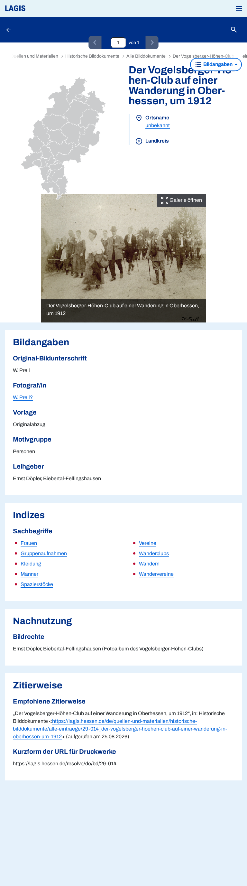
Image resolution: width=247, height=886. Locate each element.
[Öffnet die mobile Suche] (234, 29)
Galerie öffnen (185, 200)
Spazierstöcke (37, 584)
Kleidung (31, 563)
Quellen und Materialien (34, 56)
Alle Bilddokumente (146, 56)
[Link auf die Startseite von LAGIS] (37, 8)
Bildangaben (217, 64)
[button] (239, 8)
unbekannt (157, 125)
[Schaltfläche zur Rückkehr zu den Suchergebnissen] (9, 29)
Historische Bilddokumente (92, 56)
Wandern (149, 563)
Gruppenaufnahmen (44, 553)
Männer (29, 574)
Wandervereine (156, 574)
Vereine (147, 543)
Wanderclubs (154, 553)
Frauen (29, 543)
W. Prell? (23, 397)
